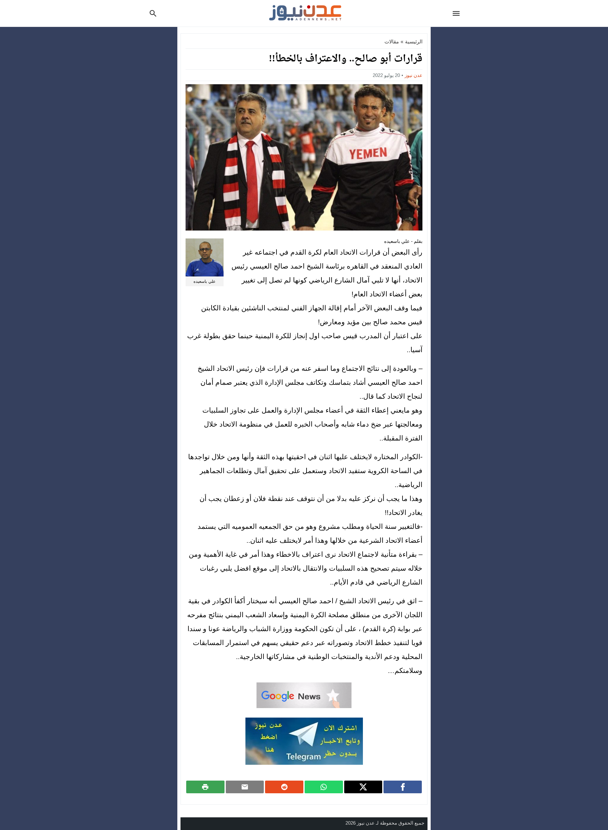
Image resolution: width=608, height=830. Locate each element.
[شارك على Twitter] (363, 787)
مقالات (391, 41)
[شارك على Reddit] (284, 787)
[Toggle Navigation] (458, 13)
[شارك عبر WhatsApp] (323, 787)
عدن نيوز (413, 75)
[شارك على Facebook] (402, 787)
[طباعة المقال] (205, 787)
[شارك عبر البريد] (245, 787)
